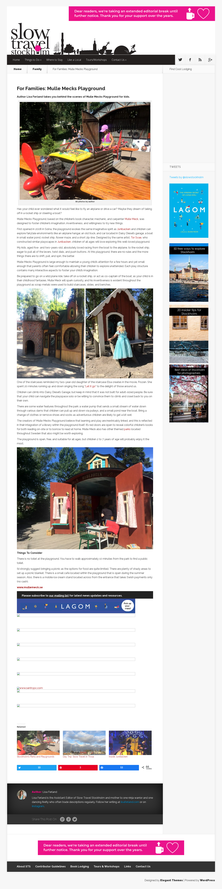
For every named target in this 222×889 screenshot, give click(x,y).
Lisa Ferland (50, 792)
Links (127, 866)
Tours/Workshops (96, 60)
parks (127, 429)
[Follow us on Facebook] (190, 60)
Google (62, 819)
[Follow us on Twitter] (180, 60)
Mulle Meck (131, 219)
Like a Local (74, 60)
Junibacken (124, 229)
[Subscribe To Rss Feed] (200, 60)
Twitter (74, 819)
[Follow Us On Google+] (210, 60)
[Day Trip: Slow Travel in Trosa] (84, 743)
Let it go (90, 386)
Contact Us (118, 60)
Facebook (68, 819)
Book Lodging (79, 866)
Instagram (38, 806)
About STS (24, 866)
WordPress (207, 880)
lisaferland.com (130, 802)
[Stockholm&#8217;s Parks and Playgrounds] (38, 743)
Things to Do (32, 60)
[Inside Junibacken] (130, 743)
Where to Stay (54, 60)
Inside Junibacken (118, 756)
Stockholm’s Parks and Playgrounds (35, 756)
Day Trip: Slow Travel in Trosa (78, 756)
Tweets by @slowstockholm (186, 177)
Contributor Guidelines (50, 866)
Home (16, 60)
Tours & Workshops (106, 866)
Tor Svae (136, 237)
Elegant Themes (171, 880)
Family (37, 69)
